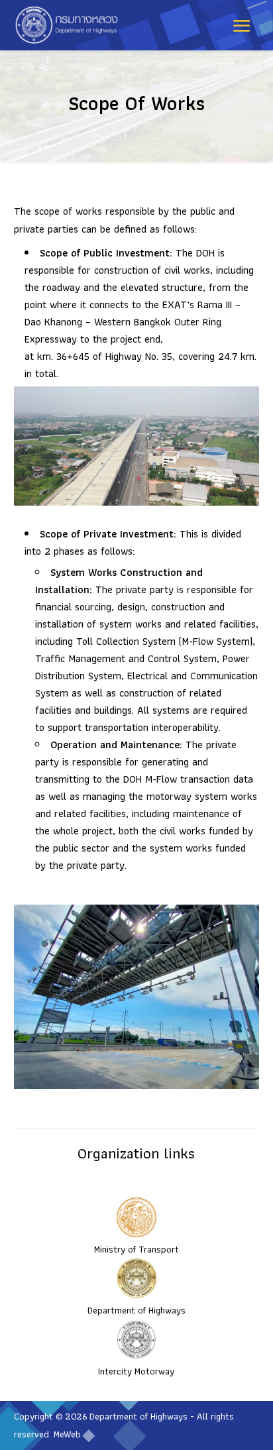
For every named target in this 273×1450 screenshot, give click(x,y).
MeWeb (67, 1434)
